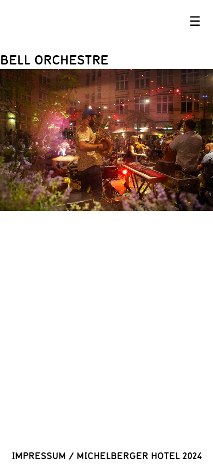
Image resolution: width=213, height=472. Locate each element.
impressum (39, 455)
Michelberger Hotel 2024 (139, 455)
